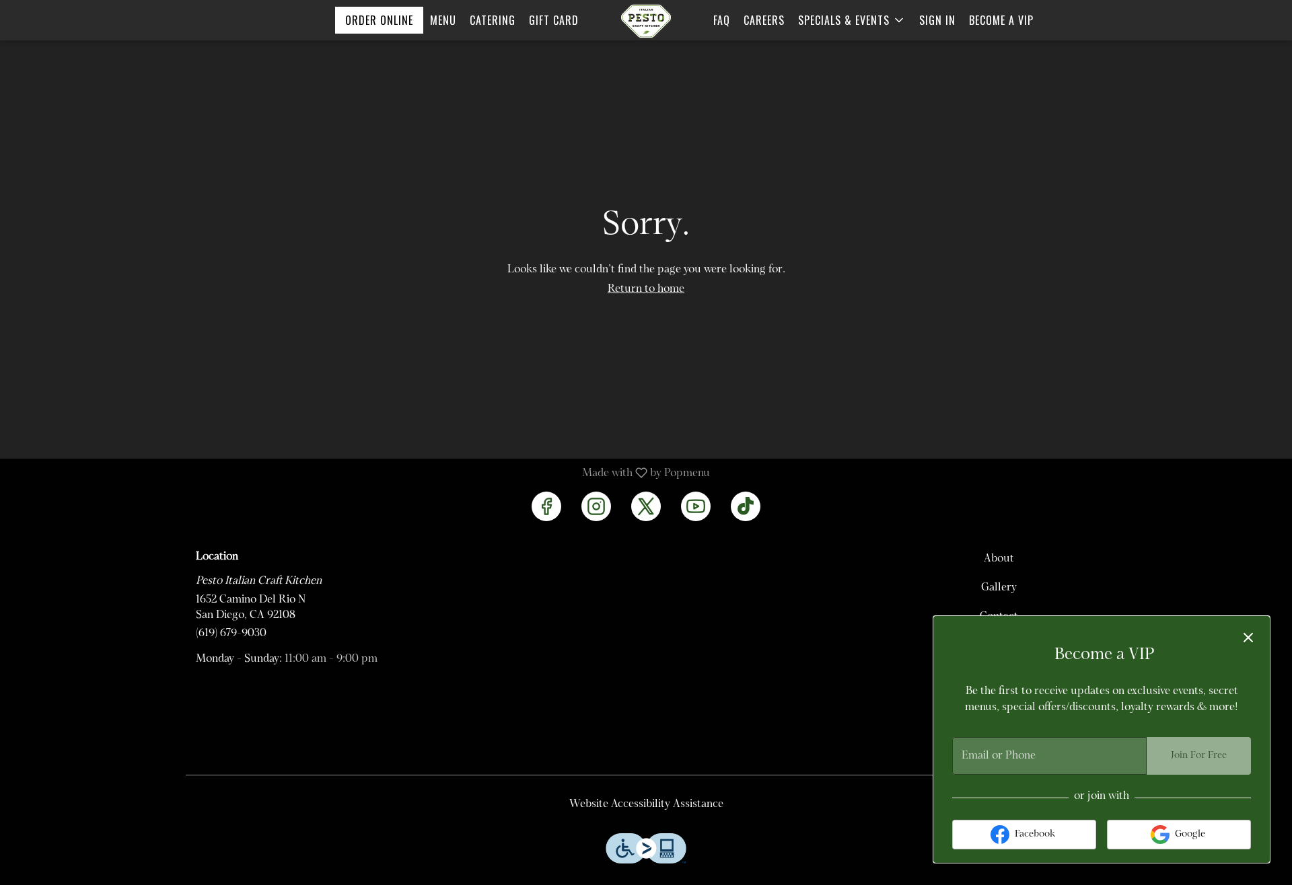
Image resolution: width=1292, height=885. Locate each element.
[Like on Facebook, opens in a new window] (546, 506)
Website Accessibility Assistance (646, 804)
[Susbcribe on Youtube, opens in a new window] (696, 506)
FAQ (721, 20)
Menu (443, 20)
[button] (851, 20)
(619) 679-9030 (231, 633)
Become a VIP (1001, 20)
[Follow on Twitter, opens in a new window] (646, 506)
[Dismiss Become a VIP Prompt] (1248, 637)
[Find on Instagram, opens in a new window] (596, 506)
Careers (764, 20)
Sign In (937, 20)
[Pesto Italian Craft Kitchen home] (646, 21)
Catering (492, 20)
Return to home (646, 289)
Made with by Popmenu (360, 473)
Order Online (379, 20)
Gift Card (554, 20)
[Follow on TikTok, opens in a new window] (745, 506)
